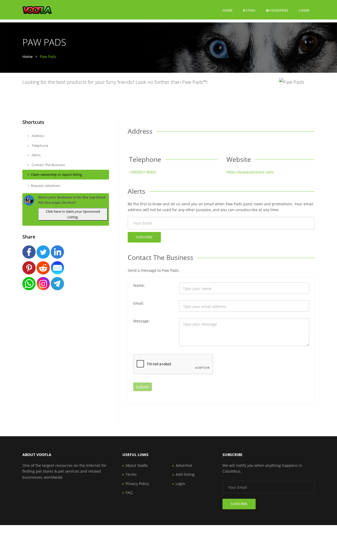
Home (227, 10)
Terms (131, 474)
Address (37, 135)
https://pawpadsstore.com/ (250, 171)
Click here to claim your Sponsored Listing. (73, 214)
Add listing (185, 474)
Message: (141, 320)
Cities (250, 10)
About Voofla (137, 465)
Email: (138, 303)
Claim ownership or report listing (56, 174)
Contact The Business (48, 164)
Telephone (39, 145)
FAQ (129, 492)
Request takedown (45, 185)
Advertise (184, 465)
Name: (139, 285)
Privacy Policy (137, 483)
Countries (278, 10)
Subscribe (144, 237)
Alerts (36, 155)
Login (304, 10)
